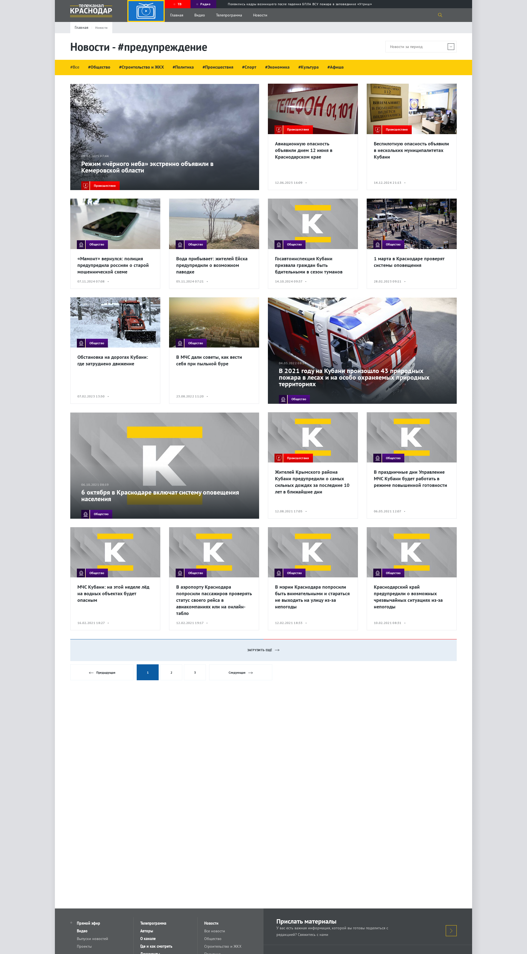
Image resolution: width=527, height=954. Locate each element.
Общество (213, 938)
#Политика (183, 67)
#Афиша (335, 67)
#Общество (99, 67)
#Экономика (277, 67)
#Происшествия (218, 67)
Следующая (237, 672)
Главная (176, 15)
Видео (199, 15)
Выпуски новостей (92, 938)
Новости (260, 15)
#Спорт (249, 67)
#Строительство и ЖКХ (141, 67)
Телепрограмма (229, 15)
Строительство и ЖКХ (223, 946)
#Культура (308, 67)
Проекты (84, 946)
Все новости (214, 930)
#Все (74, 67)
